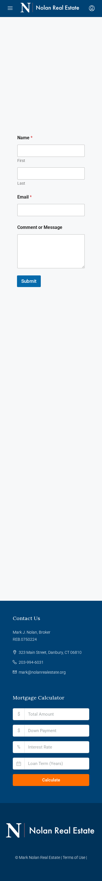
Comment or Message (39, 227)
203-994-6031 (31, 662)
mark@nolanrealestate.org (42, 672)
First (21, 160)
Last (21, 183)
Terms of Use (74, 857)
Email (24, 197)
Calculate (51, 780)
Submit (29, 281)
